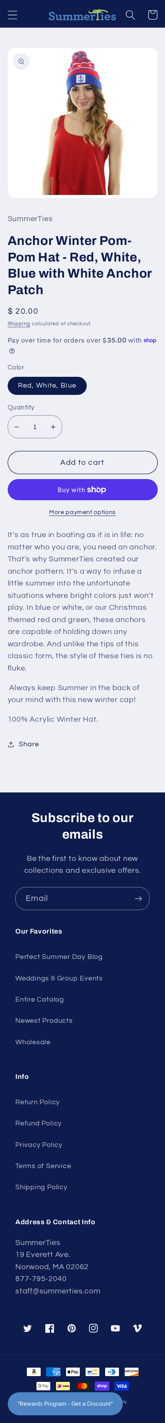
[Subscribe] (138, 898)
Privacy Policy (39, 1144)
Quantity (21, 407)
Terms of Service (43, 1166)
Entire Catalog (39, 999)
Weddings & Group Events (59, 978)
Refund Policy (38, 1123)
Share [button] (29, 744)
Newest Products (44, 1020)
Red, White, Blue (47, 385)
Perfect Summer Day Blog (59, 956)
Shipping (19, 323)
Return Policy (37, 1102)
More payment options (82, 512)
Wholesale (33, 1042)
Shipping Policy (41, 1187)
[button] (12, 15)
